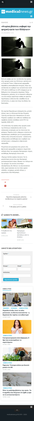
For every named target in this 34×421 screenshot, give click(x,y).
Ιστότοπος (6, 272)
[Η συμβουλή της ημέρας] (9, 223)
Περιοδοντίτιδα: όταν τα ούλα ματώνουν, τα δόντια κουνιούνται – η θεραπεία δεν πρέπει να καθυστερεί (16, 313)
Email (20, 266)
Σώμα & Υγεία (23, 308)
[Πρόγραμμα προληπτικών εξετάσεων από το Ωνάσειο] (25, 223)
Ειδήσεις (4, 22)
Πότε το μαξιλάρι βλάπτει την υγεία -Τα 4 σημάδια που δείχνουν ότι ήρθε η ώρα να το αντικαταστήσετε (17, 392)
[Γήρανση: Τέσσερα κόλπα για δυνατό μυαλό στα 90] (17, 354)
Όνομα (5, 266)
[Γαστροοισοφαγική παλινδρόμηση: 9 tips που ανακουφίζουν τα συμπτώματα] (17, 327)
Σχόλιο (6, 253)
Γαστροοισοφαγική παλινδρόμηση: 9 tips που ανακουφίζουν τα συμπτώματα (16, 340)
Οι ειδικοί (14, 308)
